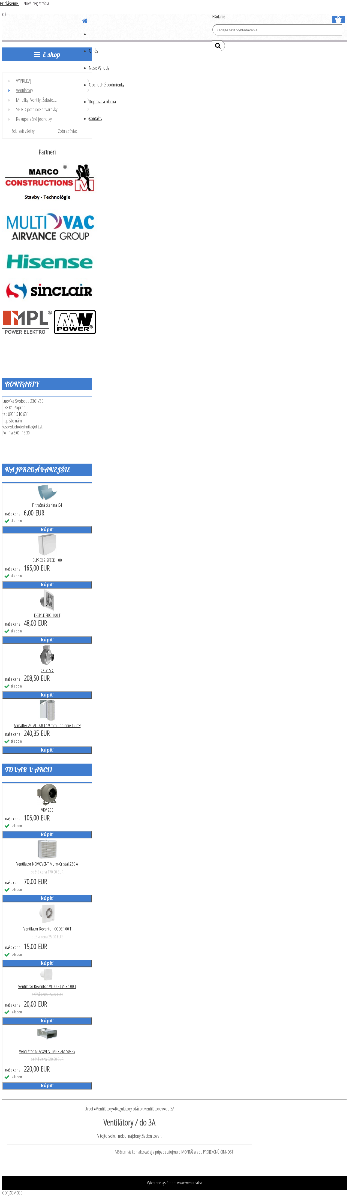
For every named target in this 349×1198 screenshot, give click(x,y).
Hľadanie (218, 17)
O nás (93, 50)
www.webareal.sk (189, 1183)
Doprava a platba (102, 101)
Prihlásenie (9, 3)
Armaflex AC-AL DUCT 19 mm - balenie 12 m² (47, 725)
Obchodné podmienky (106, 84)
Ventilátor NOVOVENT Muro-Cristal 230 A (47, 864)
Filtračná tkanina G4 (47, 505)
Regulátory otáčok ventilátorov (139, 1108)
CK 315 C (47, 670)
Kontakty (95, 118)
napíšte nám (12, 420)
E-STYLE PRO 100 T (47, 615)
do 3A (169, 1108)
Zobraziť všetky (23, 131)
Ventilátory (104, 1108)
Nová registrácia (36, 3)
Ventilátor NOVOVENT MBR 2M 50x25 (47, 1051)
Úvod (89, 1108)
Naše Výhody (99, 67)
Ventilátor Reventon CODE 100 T (47, 929)
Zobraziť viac (67, 131)
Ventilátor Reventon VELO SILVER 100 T (47, 986)
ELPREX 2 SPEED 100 (47, 560)
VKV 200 (47, 810)
